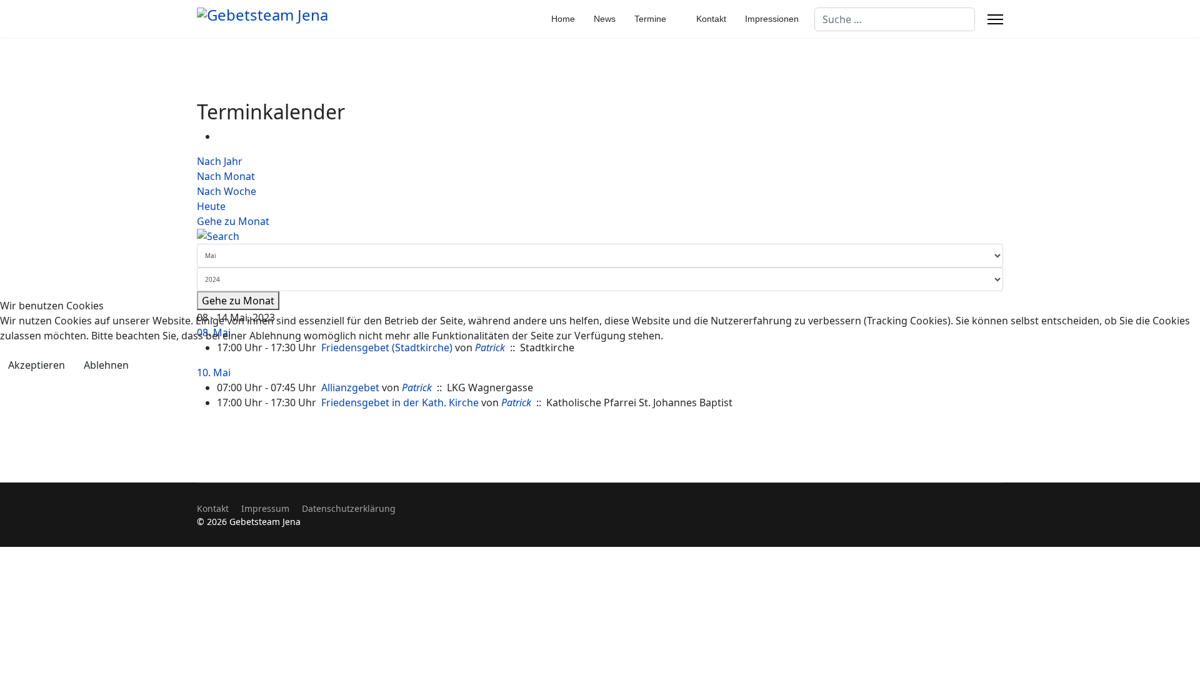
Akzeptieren (36, 365)
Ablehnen (106, 365)
